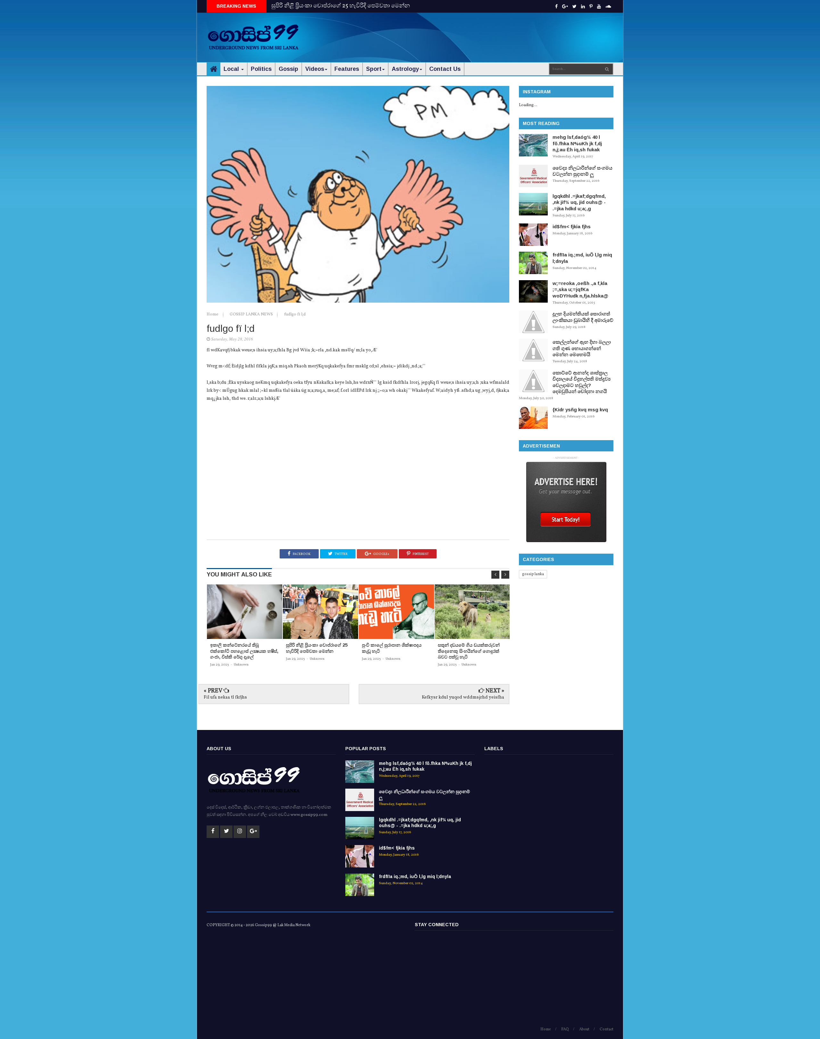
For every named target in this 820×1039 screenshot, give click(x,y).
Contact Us (445, 69)
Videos (314, 69)
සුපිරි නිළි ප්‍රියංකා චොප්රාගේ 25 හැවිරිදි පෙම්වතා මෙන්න (340, 6)
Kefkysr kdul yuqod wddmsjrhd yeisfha (463, 697)
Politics (261, 69)
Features (346, 69)
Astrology (405, 69)
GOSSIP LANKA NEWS (252, 314)
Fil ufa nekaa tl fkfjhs (225, 697)
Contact (606, 1029)
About (584, 1029)
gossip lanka (533, 574)
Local (232, 69)
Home (213, 314)
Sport (373, 69)
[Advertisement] (496, 32)
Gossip (288, 69)
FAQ (565, 1029)
